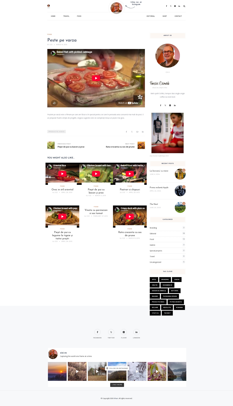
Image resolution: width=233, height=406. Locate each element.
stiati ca (155, 313)
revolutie (167, 307)
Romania (179, 307)
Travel (66, 16)
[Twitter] (171, 6)
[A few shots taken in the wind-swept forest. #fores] (97, 371)
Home (53, 16)
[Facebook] (166, 6)
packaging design (170, 296)
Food (79, 16)
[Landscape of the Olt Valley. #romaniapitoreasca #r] (117, 371)
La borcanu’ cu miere (159, 171)
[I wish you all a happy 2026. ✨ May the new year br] (137, 371)
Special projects (156, 251)
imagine (155, 296)
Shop (165, 16)
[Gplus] (137, 132)
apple (154, 279)
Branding (153, 228)
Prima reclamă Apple (159, 188)
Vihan (116, 398)
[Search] (184, 6)
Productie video (56, 132)
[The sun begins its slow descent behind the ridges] (57, 371)
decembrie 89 (167, 285)
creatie (154, 285)
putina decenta (176, 302)
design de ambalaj (159, 291)
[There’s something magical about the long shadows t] (77, 371)
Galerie (152, 245)
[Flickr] (175, 6)
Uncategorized (155, 262)
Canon (176, 279)
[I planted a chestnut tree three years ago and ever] (157, 371)
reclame (155, 307)
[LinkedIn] (179, 6)
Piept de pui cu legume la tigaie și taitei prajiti (62, 235)
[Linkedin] (143, 132)
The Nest (154, 204)
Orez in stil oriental (62, 189)
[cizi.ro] (54, 6)
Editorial (151, 16)
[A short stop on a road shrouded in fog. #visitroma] (177, 371)
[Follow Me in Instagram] (116, 8)
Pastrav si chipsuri (130, 189)
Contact (178, 16)
